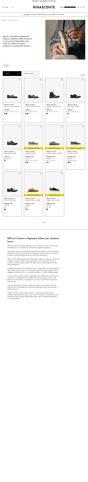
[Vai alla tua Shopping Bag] (84, 7)
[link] (32, 222)
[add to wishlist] (20, 80)
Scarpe (6, 66)
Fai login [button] (26, 14)
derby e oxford (54, 272)
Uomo (4, 20)
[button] (78, 7)
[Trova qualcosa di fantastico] (11, 7)
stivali (50, 270)
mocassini (10, 272)
